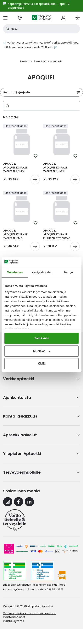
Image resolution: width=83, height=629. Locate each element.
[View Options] (35, 179)
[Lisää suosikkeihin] (35, 156)
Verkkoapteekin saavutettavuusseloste (29, 613)
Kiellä (41, 363)
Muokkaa (39, 351)
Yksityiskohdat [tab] (41, 272)
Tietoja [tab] (68, 272)
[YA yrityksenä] (14, 519)
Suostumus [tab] (15, 272)
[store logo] (41, 18)
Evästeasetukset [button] (14, 617)
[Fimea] (14, 570)
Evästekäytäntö (13, 621)
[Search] (7, 105)
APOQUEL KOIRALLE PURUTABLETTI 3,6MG (56, 234)
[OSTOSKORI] (77, 18)
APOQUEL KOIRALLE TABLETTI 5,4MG (55, 167)
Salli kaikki (41, 338)
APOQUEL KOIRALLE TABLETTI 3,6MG (15, 167)
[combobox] (41, 28)
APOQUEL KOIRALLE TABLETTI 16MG (15, 234)
